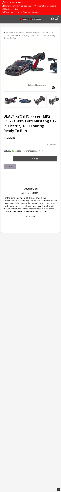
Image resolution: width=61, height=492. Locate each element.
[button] (57, 19)
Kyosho (20, 32)
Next (57, 99)
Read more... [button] (51, 144)
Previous (6, 99)
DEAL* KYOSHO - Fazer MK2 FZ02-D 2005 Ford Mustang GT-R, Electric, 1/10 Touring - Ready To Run (30, 35)
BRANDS (11, 32)
